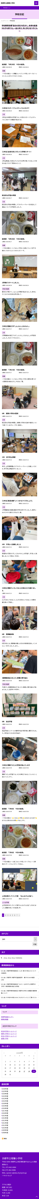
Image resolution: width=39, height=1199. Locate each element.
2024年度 (5, 1094)
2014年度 (5, 1118)
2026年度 (5, 1089)
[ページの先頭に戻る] (36, 1197)
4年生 (13, 958)
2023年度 (5, 1096)
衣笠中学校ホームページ (9, 1031)
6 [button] (14, 915)
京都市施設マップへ (7, 1017)
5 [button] (12, 915)
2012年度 (5, 1123)
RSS (5, 1138)
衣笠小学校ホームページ (9, 1036)
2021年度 (5, 1101)
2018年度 (5, 1108)
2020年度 (5, 1103)
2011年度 (5, 1125)
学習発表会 (18, 958)
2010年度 (5, 1128)
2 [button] (5, 915)
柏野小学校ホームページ (9, 1034)
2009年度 (5, 1130)
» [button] (19, 915)
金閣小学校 (4, 1038)
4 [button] (10, 915)
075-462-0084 (11, 1167)
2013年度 (5, 1120)
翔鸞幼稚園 (4, 1019)
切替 (34, 944)
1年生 (5, 958)
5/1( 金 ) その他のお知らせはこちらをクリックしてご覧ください (19, 997)
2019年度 (5, 1106)
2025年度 (5, 1091)
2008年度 (5, 1133)
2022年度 (5, 1098)
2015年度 (5, 1116)
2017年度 (5, 1111)
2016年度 (5, 1113)
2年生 (9, 958)
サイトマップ (7, 1175)
